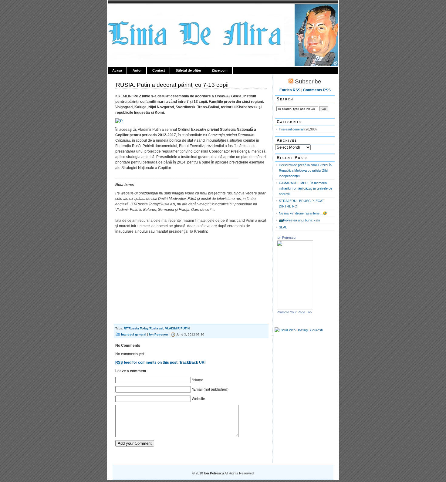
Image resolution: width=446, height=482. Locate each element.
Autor (137, 70)
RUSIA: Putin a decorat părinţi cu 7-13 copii (172, 85)
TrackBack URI (192, 362)
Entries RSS (289, 90)
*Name (197, 380)
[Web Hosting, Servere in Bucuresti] (299, 330)
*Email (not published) (210, 389)
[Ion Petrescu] (295, 308)
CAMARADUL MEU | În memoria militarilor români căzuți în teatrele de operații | (305, 188)
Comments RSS (317, 90)
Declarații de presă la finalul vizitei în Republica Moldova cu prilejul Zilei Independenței (305, 170)
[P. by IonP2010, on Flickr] (119, 121)
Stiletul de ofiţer (188, 70)
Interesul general (133, 334)
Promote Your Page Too (294, 312)
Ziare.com (220, 70)
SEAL (283, 227)
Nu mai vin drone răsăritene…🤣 (303, 213)
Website (198, 399)
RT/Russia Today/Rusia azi (143, 328)
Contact (158, 70)
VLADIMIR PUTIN (177, 328)
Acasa (117, 70)
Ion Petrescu (133, 11)
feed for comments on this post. (146, 362)
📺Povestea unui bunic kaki (299, 220)
